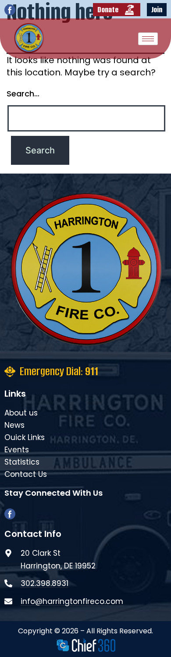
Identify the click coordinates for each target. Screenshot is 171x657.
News (14, 425)
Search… (23, 93)
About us (21, 413)
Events (16, 449)
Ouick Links (24, 437)
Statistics (21, 462)
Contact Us (25, 474)
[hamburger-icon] (148, 38)
